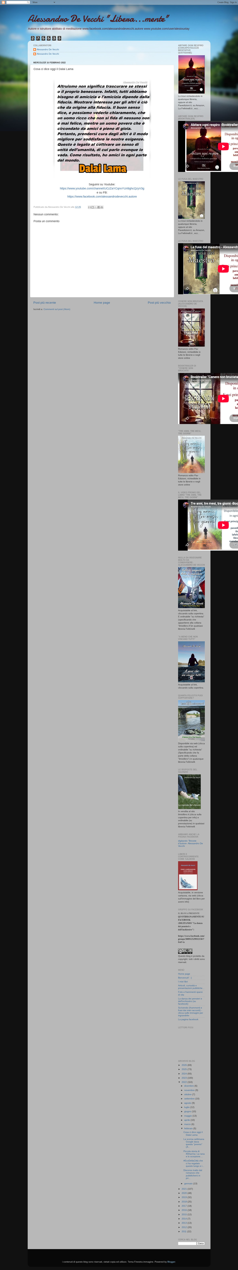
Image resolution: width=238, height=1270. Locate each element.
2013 (184, 1223)
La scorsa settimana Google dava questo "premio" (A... (193, 1143)
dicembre (189, 1086)
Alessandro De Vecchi (48, 49)
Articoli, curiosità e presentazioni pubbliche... (191, 986)
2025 (184, 1069)
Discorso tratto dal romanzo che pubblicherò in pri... (192, 1174)
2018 (184, 1201)
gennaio (188, 1183)
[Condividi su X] (95, 207)
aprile (187, 1120)
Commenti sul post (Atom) (57, 309)
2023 (184, 1078)
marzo (187, 1124)
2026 (184, 1065)
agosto (188, 1103)
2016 (184, 1210)
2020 (184, 1193)
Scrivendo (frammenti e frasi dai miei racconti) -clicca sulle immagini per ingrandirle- (190, 1012)
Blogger (171, 1262)
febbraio (188, 1128)
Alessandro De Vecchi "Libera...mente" (98, 18)
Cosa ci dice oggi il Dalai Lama (193, 1133)
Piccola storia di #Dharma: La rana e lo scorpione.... (194, 1154)
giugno (188, 1111)
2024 (184, 1073)
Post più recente (44, 302)
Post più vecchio (159, 302)
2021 (184, 1189)
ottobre (188, 1094)
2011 (184, 1231)
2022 (184, 1082)
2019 (184, 1197)
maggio (188, 1116)
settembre (189, 1098)
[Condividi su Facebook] (98, 207)
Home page (102, 302)
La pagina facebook (188, 1019)
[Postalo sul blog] (92, 207)
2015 (184, 1214)
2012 (184, 1227)
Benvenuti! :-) (185, 978)
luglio (187, 1107)
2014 (184, 1219)
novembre (189, 1090)
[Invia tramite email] (89, 207)
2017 (184, 1206)
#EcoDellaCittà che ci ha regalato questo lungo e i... (193, 1163)
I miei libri (183, 981)
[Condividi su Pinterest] (101, 207)
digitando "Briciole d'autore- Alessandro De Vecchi (190, 843)
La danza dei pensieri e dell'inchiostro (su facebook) (190, 1001)
